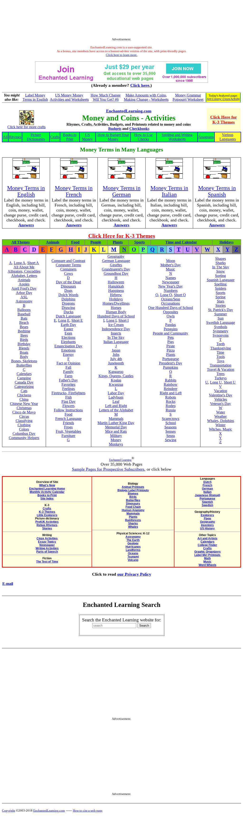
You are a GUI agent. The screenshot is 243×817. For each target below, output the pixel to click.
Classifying (24, 421)
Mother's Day (170, 265)
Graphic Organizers (207, 551)
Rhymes (15, 137)
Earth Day (68, 325)
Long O (166, 295)
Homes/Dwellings (116, 303)
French (207, 485)
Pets (171, 337)
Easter (68, 329)
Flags (207, 518)
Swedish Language (220, 323)
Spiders (220, 288)
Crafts (54, 137)
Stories (220, 305)
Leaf (115, 401)
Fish (68, 397)
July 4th (116, 359)
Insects (116, 333)
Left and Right (116, 406)
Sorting (220, 276)
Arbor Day (24, 293)
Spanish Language (220, 280)
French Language (68, 419)
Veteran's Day (220, 404)
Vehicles (220, 399)
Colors (24, 429)
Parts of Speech (47, 551)
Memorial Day (116, 427)
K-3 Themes (47, 512)
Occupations (170, 303)
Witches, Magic (220, 429)
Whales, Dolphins (220, 421)
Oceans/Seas (170, 299)
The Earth (133, 540)
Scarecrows (170, 419)
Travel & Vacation (220, 369)
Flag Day (68, 401)
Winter (220, 425)
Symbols (220, 327)
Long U (216, 382)
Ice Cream (116, 325)
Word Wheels (207, 565)
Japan (116, 350)
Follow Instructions (68, 410)
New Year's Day (170, 286)
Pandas (170, 325)
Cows (68, 273)
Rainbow (171, 384)
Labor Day (116, 393)
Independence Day (116, 329)
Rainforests (133, 520)
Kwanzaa (116, 384)
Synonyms (221, 335)
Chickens (24, 395)
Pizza (171, 350)
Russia (171, 410)
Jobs (116, 355)
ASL (24, 297)
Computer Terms (68, 265)
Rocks (170, 401)
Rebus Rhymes (47, 525)
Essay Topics (47, 541)
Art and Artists (207, 538)
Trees (220, 374)
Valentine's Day (220, 395)
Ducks (68, 312)
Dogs (68, 291)
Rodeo (171, 406)
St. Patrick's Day (220, 310)
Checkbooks (139, 129)
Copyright (8, 810)
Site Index (47, 498)
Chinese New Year (24, 404)
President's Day (170, 363)
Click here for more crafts (26, 127)
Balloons (24, 310)
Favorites (68, 384)
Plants (118, 242)
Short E (77, 320)
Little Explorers (47, 515)
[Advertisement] (121, 19)
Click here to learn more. (121, 55)
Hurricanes (133, 546)
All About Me (24, 267)
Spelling (220, 284)
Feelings (68, 389)
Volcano (133, 560)
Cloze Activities (47, 538)
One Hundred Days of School (170, 308)
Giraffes (116, 265)
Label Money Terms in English (35, 97)
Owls (171, 316)
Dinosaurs (68, 286)
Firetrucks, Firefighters (68, 393)
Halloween (116, 282)
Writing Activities (47, 548)
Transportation (220, 365)
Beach (24, 323)
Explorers (207, 515)
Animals (52, 242)
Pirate (170, 346)
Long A (19, 263)
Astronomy (24, 301)
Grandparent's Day (116, 269)
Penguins (171, 329)
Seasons (170, 427)
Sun (221, 318)
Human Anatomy (133, 510)
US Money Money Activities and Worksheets (69, 97)
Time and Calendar (181, 242)
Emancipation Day (68, 346)
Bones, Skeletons (24, 361)
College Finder (207, 545)
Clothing (24, 425)
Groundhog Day (116, 273)
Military (116, 436)
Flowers (68, 406)
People (95, 242)
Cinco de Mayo (24, 412)
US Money (87, 137)
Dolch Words (68, 295)
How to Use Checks (143, 137)
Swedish (207, 505)
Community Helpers (24, 438)
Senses (170, 431)
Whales (133, 526)
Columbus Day (24, 433)
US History (207, 528)
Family (68, 372)
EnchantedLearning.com (128, 111)
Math (207, 558)
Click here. (140, 85)
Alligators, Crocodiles (24, 271)
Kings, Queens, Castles (115, 376)
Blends (24, 348)
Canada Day (24, 382)
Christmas (24, 408)
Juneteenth (116, 363)
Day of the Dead (68, 282)
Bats (24, 318)
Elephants (68, 342)
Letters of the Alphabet (116, 410)
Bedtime (24, 331)
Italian (207, 492)
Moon (170, 261)
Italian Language (116, 342)
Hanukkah (116, 286)
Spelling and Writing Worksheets (177, 137)
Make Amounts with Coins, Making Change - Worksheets (146, 97)
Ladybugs (115, 397)
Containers (68, 269)
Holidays (227, 242)
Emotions (68, 350)
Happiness (116, 291)
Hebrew (116, 295)
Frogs (68, 427)
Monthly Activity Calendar (47, 492)
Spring (220, 297)
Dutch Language (68, 316)
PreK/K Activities (47, 521)
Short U (230, 382)
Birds (24, 340)
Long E (64, 320)
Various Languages (228, 137)
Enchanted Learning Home (47, 488)
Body (24, 357)
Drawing (68, 308)
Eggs (68, 333)
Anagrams (206, 137)
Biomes (133, 493)
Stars (220, 301)
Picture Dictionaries (36, 137)
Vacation (220, 391)
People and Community (170, 333)
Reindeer (170, 389)
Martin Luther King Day (116, 423)
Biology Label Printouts (133, 490)
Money (116, 440)
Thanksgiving (220, 348)
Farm (68, 376)
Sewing (170, 440)
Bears (24, 327)
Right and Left (171, 393)
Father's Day (68, 380)
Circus (24, 416)
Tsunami (133, 556)
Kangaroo (115, 372)
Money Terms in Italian (169, 191)
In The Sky (115, 337)
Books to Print (69, 137)
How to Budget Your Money (113, 137)
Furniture (68, 436)
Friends (68, 423)
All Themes (20, 242)
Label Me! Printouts (207, 555)
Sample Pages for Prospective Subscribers (108, 469)
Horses (116, 308)
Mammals (116, 419)
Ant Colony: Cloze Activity (223, 99)
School (170, 423)
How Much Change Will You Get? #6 (106, 97)
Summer (220, 314)
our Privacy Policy (134, 574)
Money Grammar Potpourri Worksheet (188, 97)
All (5, 137)
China (23, 399)
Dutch (207, 482)
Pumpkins (170, 367)
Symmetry (220, 331)
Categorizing (24, 387)
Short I (123, 320)
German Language (116, 261)
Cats (24, 391)
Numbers (171, 291)
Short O (180, 295)
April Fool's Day (24, 288)
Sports (139, 242)
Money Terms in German (121, 191)
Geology (133, 543)
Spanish (207, 502)
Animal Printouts (133, 487)
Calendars (24, 374)
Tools (220, 357)
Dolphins (68, 299)
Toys (220, 361)
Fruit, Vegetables (68, 431)
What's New (47, 485)
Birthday (24, 344)
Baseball (24, 314)
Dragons (68, 303)
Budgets (114, 129)
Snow (220, 271)
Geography (115, 256)
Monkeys (116, 444)
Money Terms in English (26, 191)
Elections (68, 337)
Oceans (133, 553)
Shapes (220, 259)
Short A (33, 263)
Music (170, 269)
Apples (24, 284)
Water (220, 412)
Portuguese (170, 359)
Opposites (170, 312)
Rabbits (170, 380)
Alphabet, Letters (24, 276)
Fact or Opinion (68, 363)
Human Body (116, 312)
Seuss (170, 436)
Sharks (220, 263)
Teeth (220, 344)
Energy (68, 355)
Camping (24, 378)
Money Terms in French (74, 191)
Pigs (170, 342)
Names (170, 278)
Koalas (116, 380)
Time (220, 352)
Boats (24, 352)
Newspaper (170, 282)
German (207, 488)
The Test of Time (47, 561)
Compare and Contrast (68, 261)
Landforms (133, 550)
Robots (170, 397)
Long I (111, 320)
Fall (68, 367)
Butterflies (24, 365)
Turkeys (221, 378)
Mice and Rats (116, 431)
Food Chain (133, 507)
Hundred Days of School (116, 316)
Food (75, 242)
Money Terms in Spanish (217, 191)
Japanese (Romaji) (207, 495)
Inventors (207, 525)
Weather (220, 416)
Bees (24, 335)
